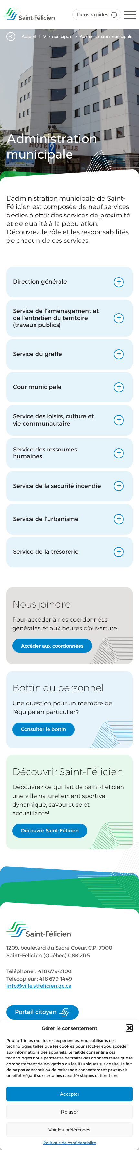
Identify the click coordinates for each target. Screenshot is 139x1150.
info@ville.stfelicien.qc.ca (38, 986)
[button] (129, 1028)
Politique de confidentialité (69, 1142)
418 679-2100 (54, 971)
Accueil (29, 36)
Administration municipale (106, 36)
